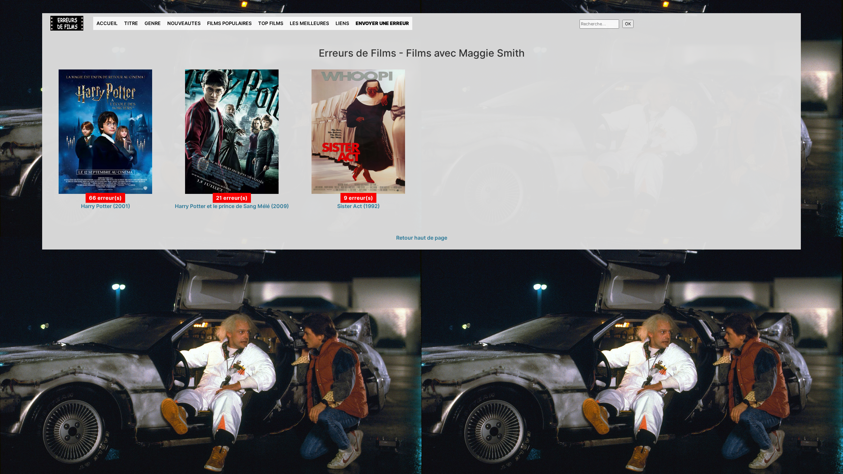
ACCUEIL (107, 23)
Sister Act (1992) (358, 206)
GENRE (153, 23)
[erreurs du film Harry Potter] (105, 131)
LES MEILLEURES (309, 23)
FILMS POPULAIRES (229, 23)
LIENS (342, 23)
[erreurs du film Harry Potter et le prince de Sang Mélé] (231, 131)
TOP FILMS (270, 23)
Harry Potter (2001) (105, 206)
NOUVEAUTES (184, 23)
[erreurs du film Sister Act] (358, 131)
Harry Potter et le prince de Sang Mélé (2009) (232, 206)
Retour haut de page (421, 237)
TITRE (131, 23)
